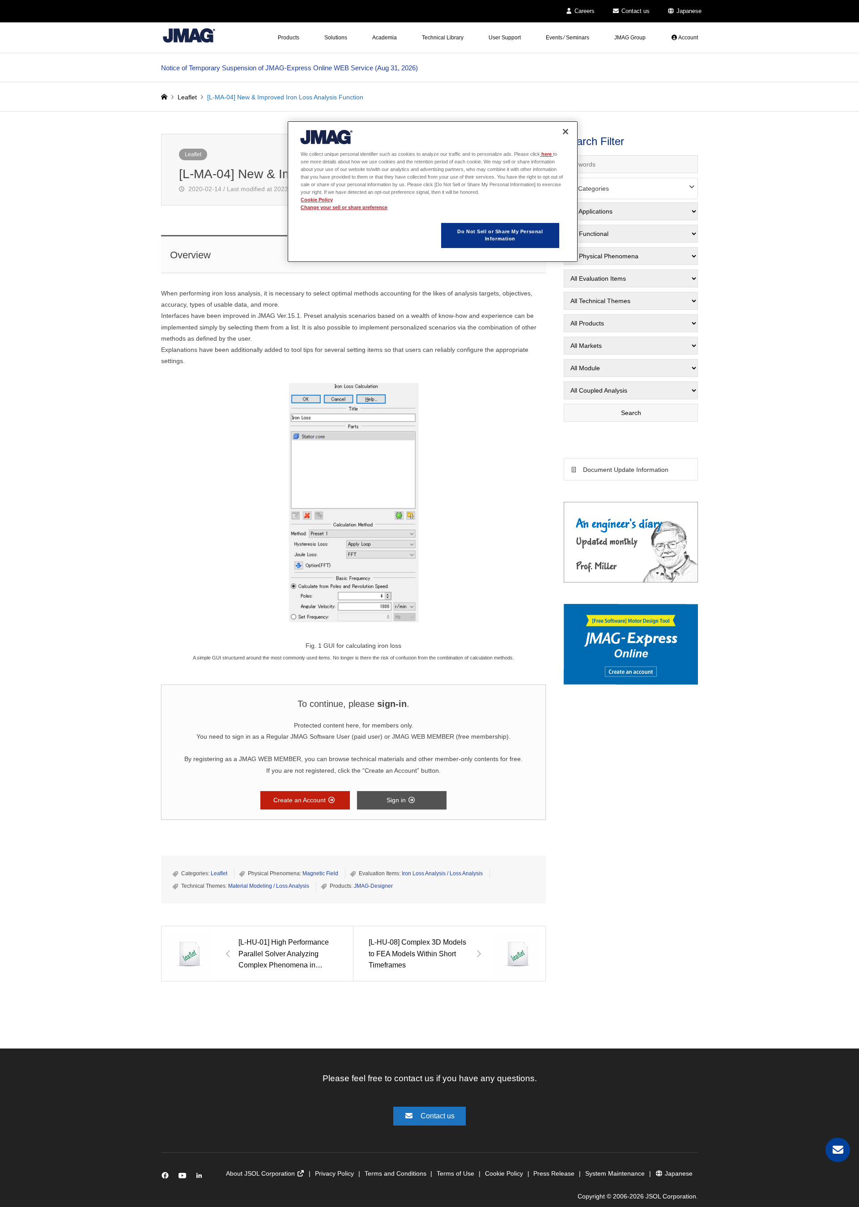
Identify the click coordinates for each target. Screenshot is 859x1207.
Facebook (166, 1177)
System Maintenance (615, 1173)
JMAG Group (630, 37)
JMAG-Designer (373, 886)
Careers (584, 11)
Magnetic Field (320, 873)
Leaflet (193, 154)
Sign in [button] (397, 800)
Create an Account (300, 800)
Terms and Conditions (395, 1173)
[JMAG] (189, 35)
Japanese (688, 11)
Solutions (335, 37)
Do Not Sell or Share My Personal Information (500, 235)
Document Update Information (625, 469)
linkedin (201, 1177)
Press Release (553, 1173)
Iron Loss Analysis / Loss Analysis (442, 873)
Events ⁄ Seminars (567, 37)
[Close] (565, 131)
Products (288, 37)
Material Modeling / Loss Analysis (268, 886)
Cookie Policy (504, 1173)
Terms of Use (455, 1173)
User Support (505, 37)
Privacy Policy (334, 1173)
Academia (384, 37)
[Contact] (837, 1150)
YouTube (184, 1177)
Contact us (635, 11)
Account (687, 37)
